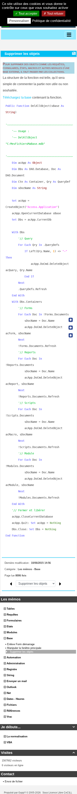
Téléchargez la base (17, 97)
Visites (38, 753)
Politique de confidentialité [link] (51, 21)
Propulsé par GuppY (15, 792)
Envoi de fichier (14, 781)
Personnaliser (19, 21)
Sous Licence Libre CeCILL (57, 792)
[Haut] (70, 320)
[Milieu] (70, 327)
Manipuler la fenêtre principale (24, 647)
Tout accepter (27, 13)
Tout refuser (54, 13)
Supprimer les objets (22, 651)
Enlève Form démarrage (21, 644)
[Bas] (70, 335)
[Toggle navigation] (69, 34)
